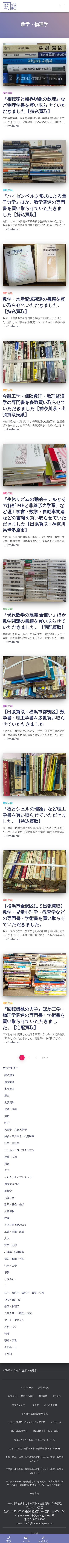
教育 (6, 1163)
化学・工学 (10, 1265)
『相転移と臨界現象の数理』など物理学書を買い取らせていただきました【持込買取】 (34, 105)
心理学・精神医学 (14, 1252)
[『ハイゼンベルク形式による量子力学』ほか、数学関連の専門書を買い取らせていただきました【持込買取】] (34, 161)
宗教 (6, 1272)
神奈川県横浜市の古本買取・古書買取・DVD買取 (34, 1503)
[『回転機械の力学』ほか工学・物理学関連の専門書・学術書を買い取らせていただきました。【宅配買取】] (34, 974)
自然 (6, 1116)
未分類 (8, 1354)
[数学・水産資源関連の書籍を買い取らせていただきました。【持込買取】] (34, 265)
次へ (44, 1057)
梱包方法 (34, 1493)
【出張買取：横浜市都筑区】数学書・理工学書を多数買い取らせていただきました (34, 717)
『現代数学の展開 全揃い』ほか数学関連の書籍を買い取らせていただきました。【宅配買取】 (34, 621)
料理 (6, 1333)
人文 (6, 1238)
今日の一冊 (10, 1347)
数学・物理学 (11, 1306)
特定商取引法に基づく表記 (45, 1431)
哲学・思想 (10, 1245)
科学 (6, 1122)
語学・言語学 (11, 1143)
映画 (6, 1218)
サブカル (9, 1279)
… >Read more (11, 126)
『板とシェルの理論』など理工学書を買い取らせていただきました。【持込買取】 (34, 815)
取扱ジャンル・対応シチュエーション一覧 (34, 1440)
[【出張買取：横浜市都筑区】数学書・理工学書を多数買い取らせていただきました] (34, 677)
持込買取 (8, 92)
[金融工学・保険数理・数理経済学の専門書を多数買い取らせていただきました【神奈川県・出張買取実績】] (34, 362)
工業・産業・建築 (14, 1231)
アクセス (57, 1396)
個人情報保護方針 (19, 1431)
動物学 (8, 1190)
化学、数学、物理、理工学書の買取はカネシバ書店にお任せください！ (34, 1459)
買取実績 (8, 190)
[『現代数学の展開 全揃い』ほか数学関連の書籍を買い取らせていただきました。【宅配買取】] (34, 580)
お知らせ (9, 1197)
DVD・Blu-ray (12, 1299)
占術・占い (10, 1326)
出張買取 (9, 1102)
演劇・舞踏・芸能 (14, 1258)
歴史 (6, 1095)
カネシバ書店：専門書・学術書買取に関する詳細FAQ (34, 1448)
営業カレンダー (19, 1405)
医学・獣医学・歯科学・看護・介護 (24, 1292)
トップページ (26, 1387)
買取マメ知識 (11, 1184)
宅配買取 (9, 1088)
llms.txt (34, 1533)
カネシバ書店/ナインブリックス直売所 (26, 1422)
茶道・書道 (10, 1340)
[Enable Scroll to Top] (62, 1536)
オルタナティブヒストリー (19, 1177)
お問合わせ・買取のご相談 (20, 1396)
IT (5, 1286)
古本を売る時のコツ (15, 1224)
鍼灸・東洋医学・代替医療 (19, 1136)
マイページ (55, 1422)
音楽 (6, 1170)
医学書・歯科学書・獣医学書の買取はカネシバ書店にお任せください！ (34, 1471)
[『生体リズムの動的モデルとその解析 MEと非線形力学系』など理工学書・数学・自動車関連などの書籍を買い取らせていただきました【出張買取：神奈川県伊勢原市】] (34, 465)
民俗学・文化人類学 (15, 1129)
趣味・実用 (10, 1156)
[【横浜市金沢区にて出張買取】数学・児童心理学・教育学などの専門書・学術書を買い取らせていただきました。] (34, 871)
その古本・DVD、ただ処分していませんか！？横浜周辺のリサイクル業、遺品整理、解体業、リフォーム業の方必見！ (34, 1483)
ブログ (35, 1405)
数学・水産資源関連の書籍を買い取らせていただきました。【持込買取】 (34, 305)
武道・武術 (10, 1109)
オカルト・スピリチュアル (19, 1150)
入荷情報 (9, 1211)
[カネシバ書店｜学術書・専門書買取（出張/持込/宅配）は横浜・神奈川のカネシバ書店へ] (11, 6)
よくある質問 (50, 1405)
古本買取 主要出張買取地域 (35, 1413)
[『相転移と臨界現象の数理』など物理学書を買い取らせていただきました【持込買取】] (34, 64)
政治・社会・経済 (14, 1204)
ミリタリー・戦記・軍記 (18, 1313)
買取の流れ (43, 1387)
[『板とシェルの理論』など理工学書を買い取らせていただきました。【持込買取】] (34, 774)
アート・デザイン (14, 1320)
